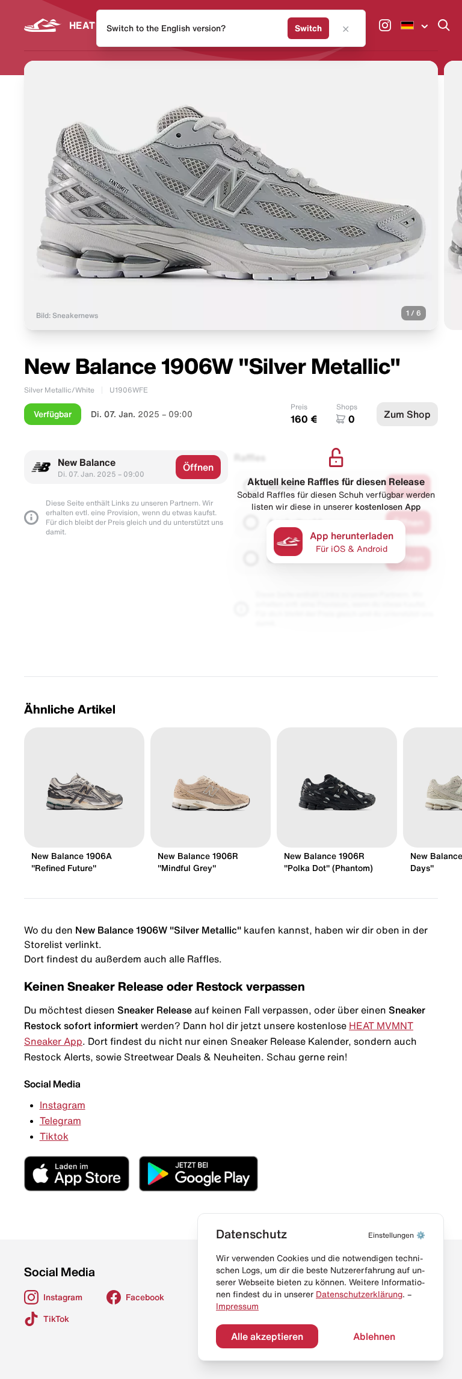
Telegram (60, 1120)
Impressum (237, 1306)
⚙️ (396, 1235)
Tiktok (54, 1136)
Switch (308, 28)
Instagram (62, 1105)
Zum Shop (407, 414)
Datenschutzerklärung (359, 1294)
